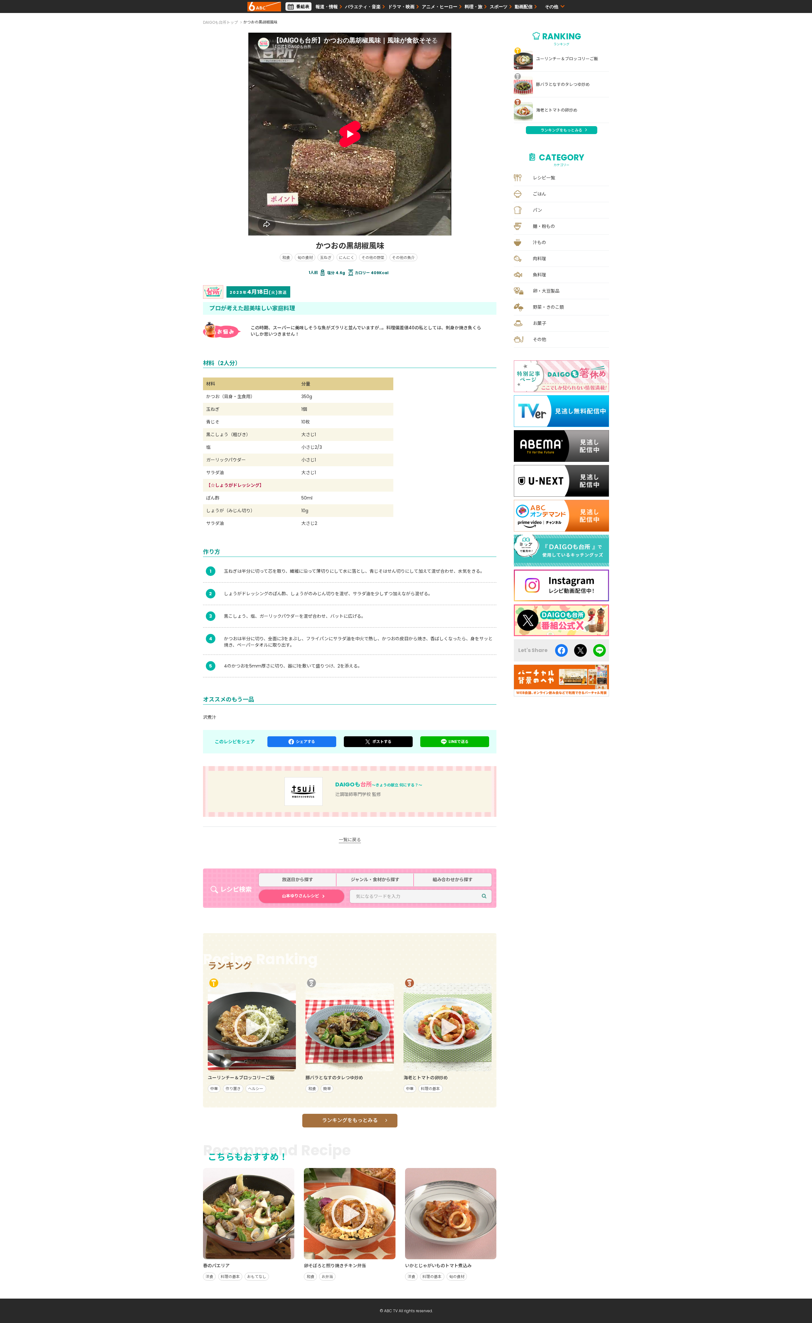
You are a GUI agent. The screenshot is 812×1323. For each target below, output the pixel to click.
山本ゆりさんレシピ (300, 896)
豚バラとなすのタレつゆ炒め (563, 84)
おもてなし (256, 1276)
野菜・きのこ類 (548, 307)
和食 (286, 257)
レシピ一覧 (544, 178)
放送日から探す (297, 879)
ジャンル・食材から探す (375, 879)
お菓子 (539, 323)
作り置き (233, 1088)
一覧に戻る (350, 839)
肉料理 (539, 258)
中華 (214, 1088)
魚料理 (539, 275)
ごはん (539, 194)
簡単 (327, 1088)
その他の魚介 (403, 257)
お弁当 (327, 1276)
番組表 (303, 6)
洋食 (209, 1276)
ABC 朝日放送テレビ (264, 6)
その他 (539, 339)
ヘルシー (255, 1088)
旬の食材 (305, 257)
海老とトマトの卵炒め (556, 110)
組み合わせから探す (453, 879)
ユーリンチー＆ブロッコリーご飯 (567, 59)
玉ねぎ (325, 257)
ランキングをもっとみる (350, 1120)
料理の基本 (430, 1088)
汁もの (539, 242)
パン (537, 210)
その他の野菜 (373, 257)
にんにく (346, 257)
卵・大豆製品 (546, 291)
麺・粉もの (544, 226)
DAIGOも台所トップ (220, 22)
